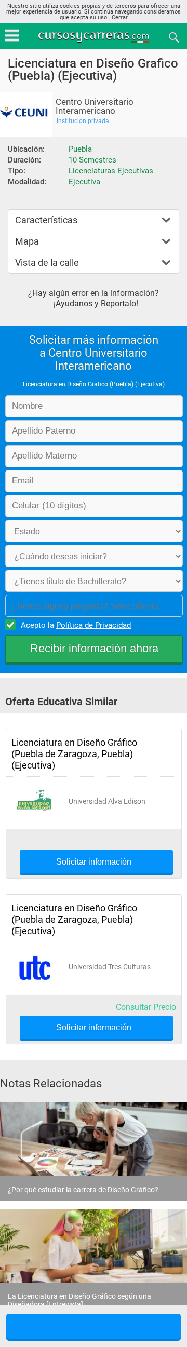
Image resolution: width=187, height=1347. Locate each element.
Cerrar (120, 17)
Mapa (27, 241)
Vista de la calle (47, 262)
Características (46, 219)
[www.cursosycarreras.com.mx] (94, 37)
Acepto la (76, 625)
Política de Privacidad (93, 625)
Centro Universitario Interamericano (94, 106)
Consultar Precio (146, 1007)
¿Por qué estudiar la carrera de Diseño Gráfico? (83, 1190)
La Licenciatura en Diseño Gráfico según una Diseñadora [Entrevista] (79, 1300)
